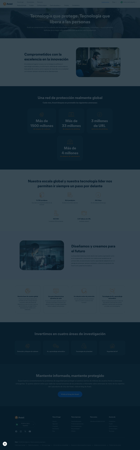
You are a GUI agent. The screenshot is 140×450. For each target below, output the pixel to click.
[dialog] (70, 225)
